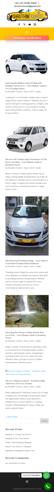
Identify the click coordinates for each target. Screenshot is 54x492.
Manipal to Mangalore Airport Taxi (19, 450)
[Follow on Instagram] (35, 24)
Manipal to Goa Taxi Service (17, 438)
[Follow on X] (24, 24)
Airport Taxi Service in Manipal (18, 446)
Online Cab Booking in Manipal (18, 442)
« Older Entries (11, 417)
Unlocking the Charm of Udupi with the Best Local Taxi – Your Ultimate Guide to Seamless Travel (25, 335)
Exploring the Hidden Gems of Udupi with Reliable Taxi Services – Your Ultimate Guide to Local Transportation (26, 86)
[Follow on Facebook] (19, 24)
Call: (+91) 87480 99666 (26, 3)
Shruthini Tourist (15, 91)
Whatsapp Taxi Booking (27, 38)
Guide (38, 91)
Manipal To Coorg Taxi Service (18, 434)
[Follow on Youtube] (30, 24)
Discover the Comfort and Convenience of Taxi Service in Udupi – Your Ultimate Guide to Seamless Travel (26, 162)
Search (44, 421)
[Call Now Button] (47, 486)
